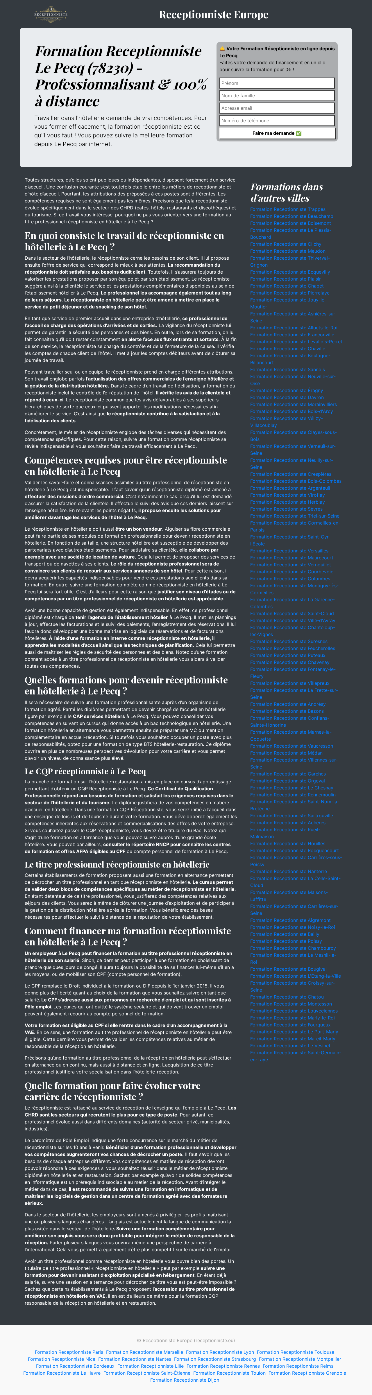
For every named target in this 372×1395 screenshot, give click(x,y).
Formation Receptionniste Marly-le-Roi (292, 1018)
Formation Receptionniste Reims (298, 1366)
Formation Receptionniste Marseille (144, 1352)
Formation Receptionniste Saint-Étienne (146, 1373)
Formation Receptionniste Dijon (184, 1380)
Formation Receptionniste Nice (61, 1359)
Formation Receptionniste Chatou (287, 997)
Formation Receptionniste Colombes (290, 578)
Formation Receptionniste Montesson (291, 1004)
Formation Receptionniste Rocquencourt (294, 850)
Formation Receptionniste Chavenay (290, 662)
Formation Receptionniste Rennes (223, 1366)
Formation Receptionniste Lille (150, 1366)
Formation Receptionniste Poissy (286, 941)
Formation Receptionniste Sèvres (286, 509)
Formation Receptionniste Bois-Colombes (295, 481)
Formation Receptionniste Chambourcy (293, 948)
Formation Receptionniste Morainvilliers (293, 404)
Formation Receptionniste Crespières (290, 474)
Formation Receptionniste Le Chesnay (291, 788)
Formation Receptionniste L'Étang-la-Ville (295, 976)
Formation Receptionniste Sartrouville (291, 815)
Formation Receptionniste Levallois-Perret (296, 341)
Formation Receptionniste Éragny (286, 390)
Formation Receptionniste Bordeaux (75, 1366)
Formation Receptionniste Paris (69, 1352)
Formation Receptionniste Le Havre (62, 1373)
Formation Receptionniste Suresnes (289, 641)
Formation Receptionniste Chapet (287, 286)
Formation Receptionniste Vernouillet (290, 565)
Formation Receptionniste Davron (287, 397)
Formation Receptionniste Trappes (288, 209)
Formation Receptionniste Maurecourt (291, 558)
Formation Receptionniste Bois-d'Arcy (291, 411)
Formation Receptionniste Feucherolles (292, 648)
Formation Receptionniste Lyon (220, 1352)
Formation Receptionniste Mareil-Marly (292, 1039)
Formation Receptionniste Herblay (287, 502)
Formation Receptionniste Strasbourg (215, 1359)
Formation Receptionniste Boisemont (290, 223)
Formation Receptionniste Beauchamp (291, 216)
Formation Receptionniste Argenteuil (290, 488)
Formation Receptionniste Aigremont (290, 920)
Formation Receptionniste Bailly (284, 934)
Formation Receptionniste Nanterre (288, 871)
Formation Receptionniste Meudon (288, 251)
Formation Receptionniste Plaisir (285, 279)
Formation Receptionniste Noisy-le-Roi (292, 927)
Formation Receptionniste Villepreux (290, 683)
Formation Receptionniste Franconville (292, 334)
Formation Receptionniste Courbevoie (291, 571)
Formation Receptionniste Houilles (287, 843)
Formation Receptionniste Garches (288, 774)
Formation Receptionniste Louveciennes (294, 1011)
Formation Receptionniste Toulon (229, 1373)
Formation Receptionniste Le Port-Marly (294, 1032)
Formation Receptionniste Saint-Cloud (292, 613)
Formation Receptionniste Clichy (285, 244)
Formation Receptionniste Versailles (289, 551)
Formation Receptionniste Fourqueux (290, 1025)
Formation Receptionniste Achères (288, 822)
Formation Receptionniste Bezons (287, 711)
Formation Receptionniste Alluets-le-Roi (293, 328)
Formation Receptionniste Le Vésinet (290, 1046)
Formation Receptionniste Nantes (134, 1359)
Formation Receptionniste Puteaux (288, 655)
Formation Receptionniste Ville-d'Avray (292, 620)
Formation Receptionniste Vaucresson (291, 746)
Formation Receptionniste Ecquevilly (290, 272)
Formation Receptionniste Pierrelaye (290, 293)
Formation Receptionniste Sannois (287, 369)
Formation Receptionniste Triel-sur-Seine (294, 516)
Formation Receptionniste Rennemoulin (293, 795)
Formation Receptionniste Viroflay (287, 495)
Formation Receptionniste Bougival (288, 969)
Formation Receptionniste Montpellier (300, 1359)
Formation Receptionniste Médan (286, 753)
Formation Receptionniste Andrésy (288, 704)
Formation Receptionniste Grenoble (307, 1373)
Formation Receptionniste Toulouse (295, 1352)
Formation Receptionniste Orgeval (287, 781)
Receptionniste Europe (214, 14)
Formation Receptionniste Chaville (287, 348)
